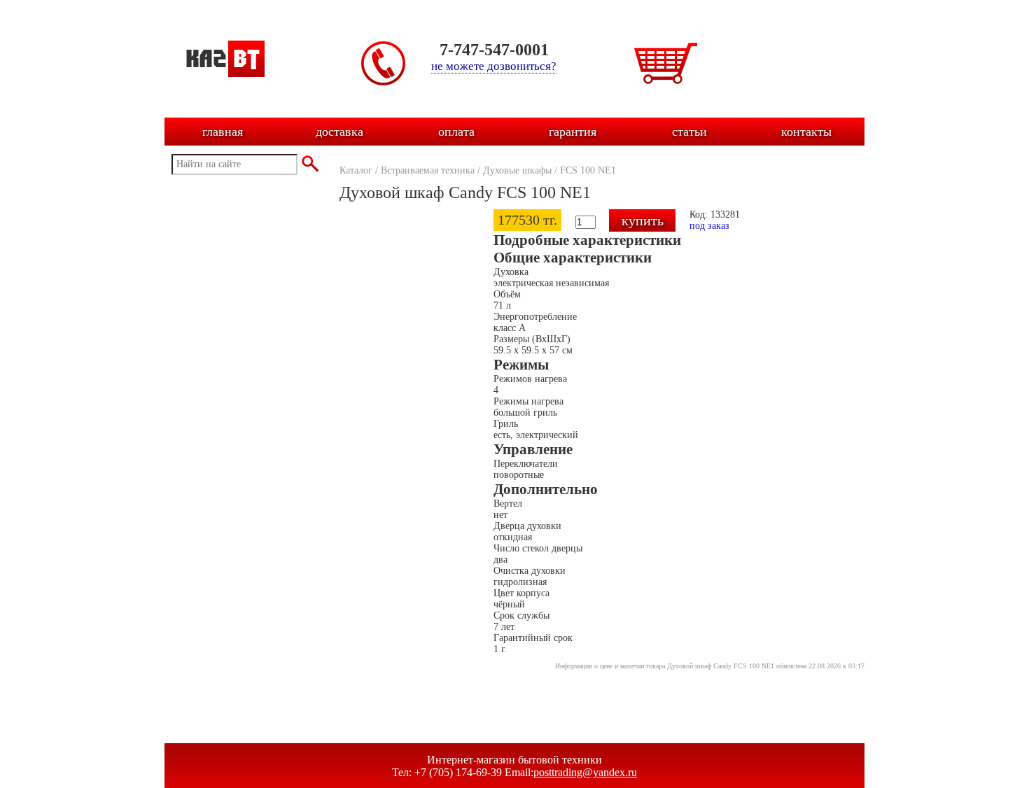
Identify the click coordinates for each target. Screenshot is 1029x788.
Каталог (356, 170)
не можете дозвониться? (493, 66)
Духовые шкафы (517, 170)
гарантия (572, 132)
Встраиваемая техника (428, 170)
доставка (339, 132)
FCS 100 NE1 (588, 170)
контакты (806, 132)
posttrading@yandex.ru (585, 772)
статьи (689, 132)
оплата (456, 132)
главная (222, 132)
